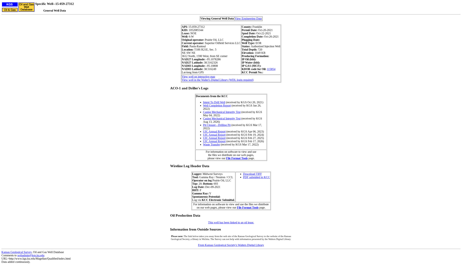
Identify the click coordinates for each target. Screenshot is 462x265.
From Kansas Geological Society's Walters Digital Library (231, 245)
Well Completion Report (217, 105)
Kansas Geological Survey (16, 252)
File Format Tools (237, 158)
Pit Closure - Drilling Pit (217, 125)
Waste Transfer (211, 144)
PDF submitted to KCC (256, 177)
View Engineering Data (248, 18)
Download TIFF (252, 173)
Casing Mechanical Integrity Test (222, 112)
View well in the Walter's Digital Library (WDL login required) (218, 79)
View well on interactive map (198, 76)
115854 (271, 69)
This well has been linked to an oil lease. (231, 222)
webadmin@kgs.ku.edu (30, 255)
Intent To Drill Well (214, 102)
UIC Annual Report (214, 131)
